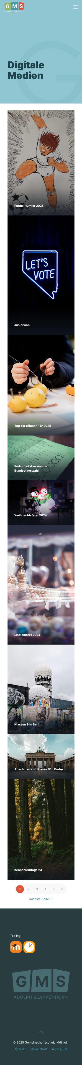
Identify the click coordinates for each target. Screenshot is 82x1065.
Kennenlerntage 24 (28, 870)
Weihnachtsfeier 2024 (30, 515)
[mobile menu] (76, 7)
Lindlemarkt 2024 (27, 635)
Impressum (59, 1049)
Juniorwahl (22, 325)
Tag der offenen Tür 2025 (32, 426)
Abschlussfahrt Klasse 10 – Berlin (38, 769)
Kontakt (20, 1049)
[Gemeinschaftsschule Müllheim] (14, 7)
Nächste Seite (39, 899)
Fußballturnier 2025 (29, 205)
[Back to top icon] (41, 1032)
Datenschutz (39, 1049)
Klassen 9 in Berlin (27, 724)
